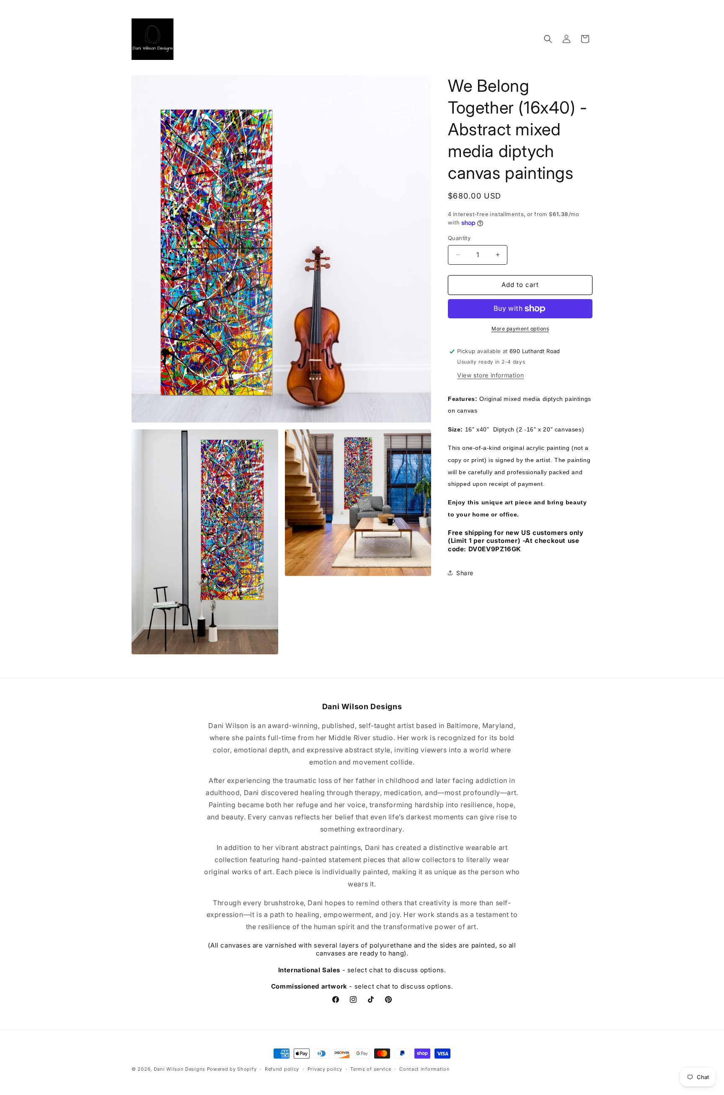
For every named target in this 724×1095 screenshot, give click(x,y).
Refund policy (282, 1069)
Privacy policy (325, 1069)
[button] (548, 39)
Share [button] (464, 572)
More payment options (520, 328)
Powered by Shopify (232, 1069)
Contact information (424, 1069)
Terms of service (370, 1069)
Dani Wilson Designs (179, 1069)
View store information (490, 375)
